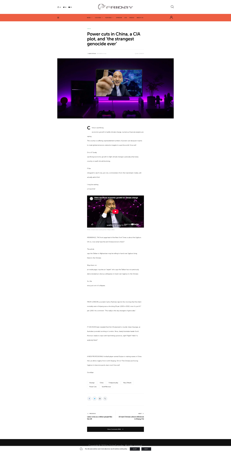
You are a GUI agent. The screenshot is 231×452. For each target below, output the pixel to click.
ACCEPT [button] (135, 449)
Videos (89, 28)
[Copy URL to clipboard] (105, 398)
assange (91, 383)
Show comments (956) (114, 429)
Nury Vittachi (127, 383)
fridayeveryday (113, 383)
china (101, 383)
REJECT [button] (146, 449)
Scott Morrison (106, 386)
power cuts (93, 386)
